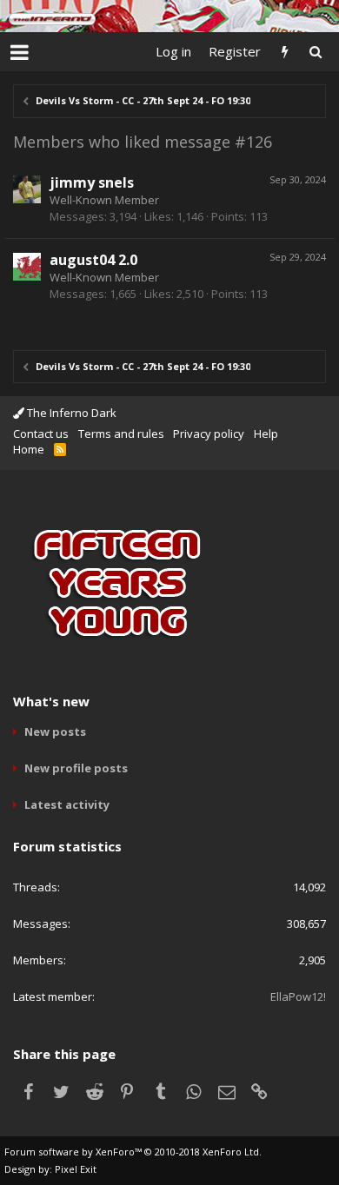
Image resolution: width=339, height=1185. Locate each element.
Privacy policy (208, 433)
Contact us (41, 433)
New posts (55, 731)
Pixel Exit (75, 1168)
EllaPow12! (298, 996)
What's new (51, 701)
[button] (19, 52)
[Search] (315, 52)
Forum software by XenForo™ (133, 1151)
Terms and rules (121, 433)
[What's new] (284, 52)
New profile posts (76, 768)
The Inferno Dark (70, 412)
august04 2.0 (93, 259)
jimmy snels (92, 182)
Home (28, 449)
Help (266, 433)
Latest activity (67, 804)
